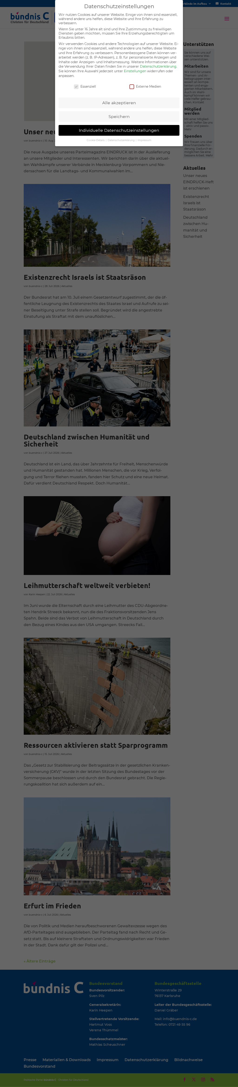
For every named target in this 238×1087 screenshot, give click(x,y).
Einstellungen (135, 71)
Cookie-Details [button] (96, 140)
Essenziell (88, 86)
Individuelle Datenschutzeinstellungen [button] (119, 130)
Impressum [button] (144, 140)
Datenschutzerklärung (158, 66)
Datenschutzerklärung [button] (121, 140)
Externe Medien (148, 86)
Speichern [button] (119, 116)
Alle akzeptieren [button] (119, 102)
